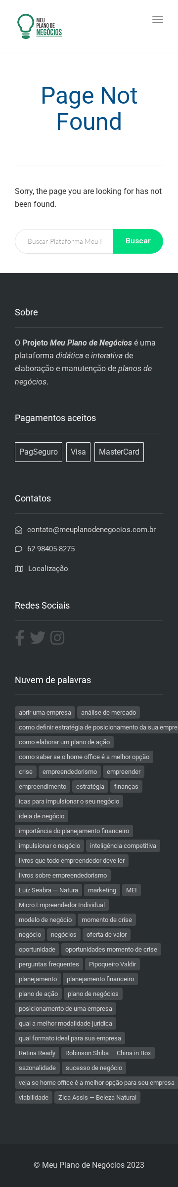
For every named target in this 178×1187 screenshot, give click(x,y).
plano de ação (38, 993)
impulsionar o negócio (49, 845)
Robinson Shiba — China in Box (108, 1053)
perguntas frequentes (49, 964)
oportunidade (37, 949)
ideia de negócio (41, 816)
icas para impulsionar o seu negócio (69, 801)
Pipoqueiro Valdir (112, 964)
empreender (123, 771)
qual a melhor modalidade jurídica (65, 1023)
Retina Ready (37, 1053)
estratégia (90, 786)
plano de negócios (93, 993)
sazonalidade (37, 1068)
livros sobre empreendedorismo (63, 875)
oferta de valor (107, 934)
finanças (126, 786)
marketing (102, 890)
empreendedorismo (70, 771)
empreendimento (42, 786)
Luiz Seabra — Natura (48, 890)
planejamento (38, 979)
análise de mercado (108, 712)
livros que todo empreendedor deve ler (72, 860)
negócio (30, 934)
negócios (64, 934)
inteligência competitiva (123, 845)
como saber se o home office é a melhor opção (84, 757)
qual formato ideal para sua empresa (70, 1038)
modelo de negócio (45, 919)
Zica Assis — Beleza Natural (97, 1097)
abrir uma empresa (45, 712)
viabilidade (33, 1097)
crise (26, 771)
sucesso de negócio (94, 1068)
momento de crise (107, 919)
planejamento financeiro (100, 979)
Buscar (138, 240)
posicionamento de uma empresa (65, 1008)
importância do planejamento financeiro (74, 831)
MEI (131, 890)
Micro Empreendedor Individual (62, 905)
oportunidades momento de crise (111, 949)
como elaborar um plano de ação (64, 742)
